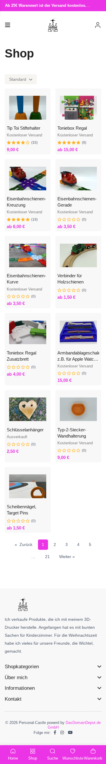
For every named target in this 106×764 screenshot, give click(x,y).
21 (47, 556)
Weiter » (67, 556)
